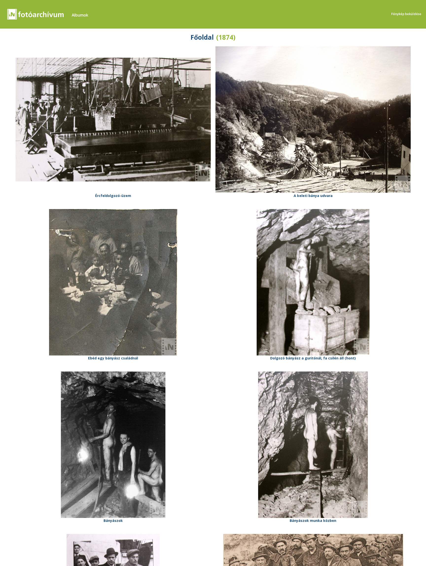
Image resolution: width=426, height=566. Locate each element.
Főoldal (202, 37)
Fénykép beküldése (406, 14)
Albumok (80, 15)
